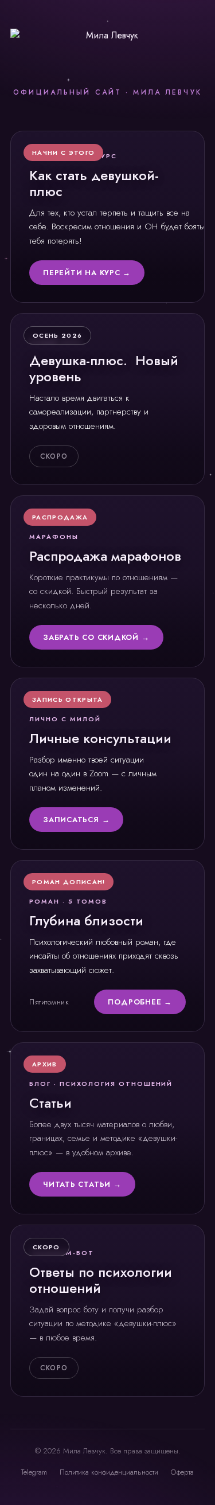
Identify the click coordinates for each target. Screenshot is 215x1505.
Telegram (34, 1472)
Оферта (182, 1472)
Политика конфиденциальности (109, 1472)
